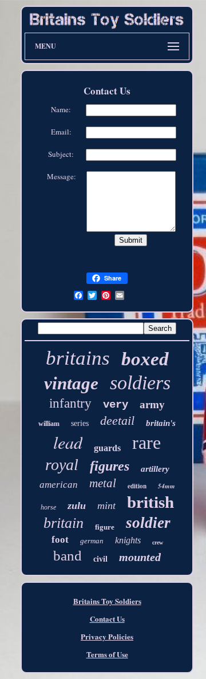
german (92, 540)
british (150, 502)
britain (63, 523)
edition (137, 486)
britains (78, 358)
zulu (77, 505)
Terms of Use (107, 654)
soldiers (140, 382)
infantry (70, 403)
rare (146, 442)
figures (109, 466)
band (67, 555)
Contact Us (107, 618)
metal (102, 483)
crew (157, 542)
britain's (161, 423)
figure (104, 527)
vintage (71, 383)
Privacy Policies (107, 636)
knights (128, 540)
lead (67, 442)
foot (60, 539)
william (49, 424)
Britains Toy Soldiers (107, 600)
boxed (145, 359)
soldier (148, 522)
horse (48, 507)
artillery (155, 468)
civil (100, 559)
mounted (140, 557)
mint (106, 505)
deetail (117, 420)
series (80, 423)
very (115, 404)
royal (61, 464)
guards (107, 448)
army (152, 404)
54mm (166, 486)
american (58, 484)
